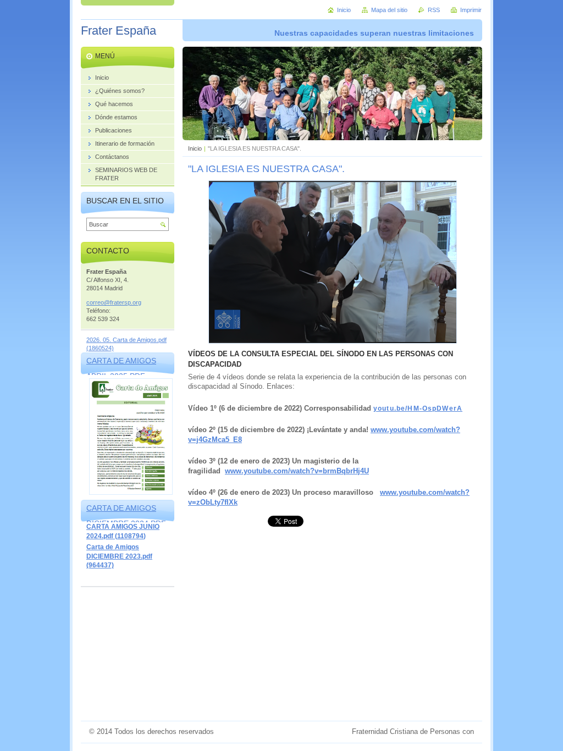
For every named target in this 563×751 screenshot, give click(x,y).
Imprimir (471, 10)
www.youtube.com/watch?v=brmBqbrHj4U (297, 471)
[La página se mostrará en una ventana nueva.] (332, 341)
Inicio (195, 148)
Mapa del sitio (389, 10)
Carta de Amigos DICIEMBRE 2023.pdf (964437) (119, 556)
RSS (434, 10)
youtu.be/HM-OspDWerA (417, 408)
